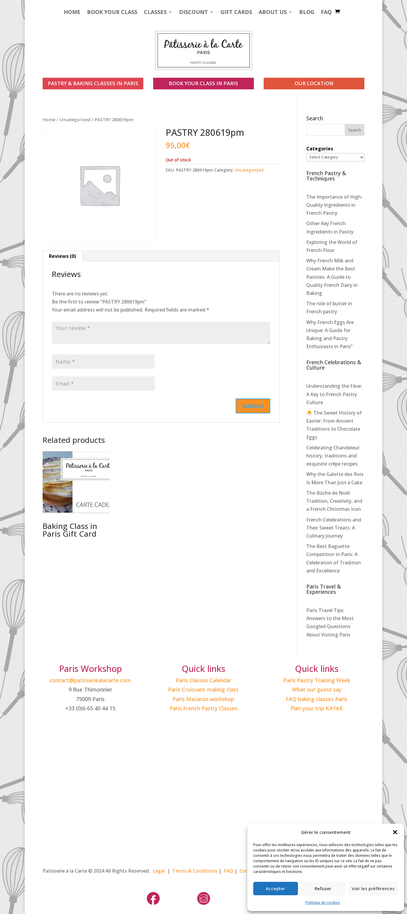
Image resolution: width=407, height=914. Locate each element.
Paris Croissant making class (203, 689)
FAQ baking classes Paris (316, 699)
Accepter (275, 888)
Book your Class (112, 12)
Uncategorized (75, 119)
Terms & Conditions (195, 871)
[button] (395, 832)
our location (314, 83)
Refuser (323, 888)
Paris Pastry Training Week (316, 680)
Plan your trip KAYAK (317, 708)
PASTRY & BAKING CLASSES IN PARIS (93, 83)
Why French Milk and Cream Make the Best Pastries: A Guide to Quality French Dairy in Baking (332, 276)
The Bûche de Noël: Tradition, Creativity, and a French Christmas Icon (334, 501)
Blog (306, 12)
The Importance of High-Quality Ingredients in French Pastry (334, 205)
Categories (319, 148)
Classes (155, 12)
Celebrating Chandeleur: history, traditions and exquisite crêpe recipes (333, 455)
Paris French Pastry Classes (203, 708)
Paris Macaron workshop (203, 699)
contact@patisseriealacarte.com (90, 680)
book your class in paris (203, 83)
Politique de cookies (322, 902)
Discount (193, 12)
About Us (273, 12)
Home (72, 12)
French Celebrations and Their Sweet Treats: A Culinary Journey (333, 527)
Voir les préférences (373, 888)
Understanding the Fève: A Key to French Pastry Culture (334, 394)
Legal (159, 871)
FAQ (326, 12)
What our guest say (316, 689)
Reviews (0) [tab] (62, 256)
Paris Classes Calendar (203, 680)
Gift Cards (236, 12)
